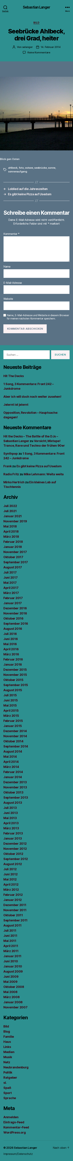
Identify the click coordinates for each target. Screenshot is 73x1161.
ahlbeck (12, 167)
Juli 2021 (10, 511)
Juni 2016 (10, 639)
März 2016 (11, 654)
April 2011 (10, 946)
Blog (6, 1031)
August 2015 (12, 690)
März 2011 (11, 951)
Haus (7, 1042)
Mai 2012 (10, 879)
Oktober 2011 (13, 915)
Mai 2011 (9, 941)
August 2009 (13, 971)
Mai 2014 (10, 756)
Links (7, 1047)
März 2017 (11, 593)
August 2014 (12, 751)
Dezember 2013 (15, 782)
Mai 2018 (10, 526)
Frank (7, 466)
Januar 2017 (12, 603)
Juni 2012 (10, 874)
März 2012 (11, 889)
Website (8, 298)
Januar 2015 (12, 726)
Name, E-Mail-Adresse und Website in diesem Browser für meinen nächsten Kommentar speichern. (38, 317)
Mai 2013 (10, 818)
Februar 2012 (13, 895)
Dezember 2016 (15, 608)
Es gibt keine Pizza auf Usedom (39, 466)
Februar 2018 (13, 541)
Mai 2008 (10, 992)
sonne (51, 167)
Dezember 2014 (15, 731)
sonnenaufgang (17, 171)
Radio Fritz (11, 474)
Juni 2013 (10, 813)
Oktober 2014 (13, 741)
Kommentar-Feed (16, 1127)
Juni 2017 (10, 577)
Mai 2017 (10, 582)
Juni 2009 (11, 976)
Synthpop (10, 453)
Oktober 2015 (13, 680)
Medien (8, 1052)
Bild (36, 22)
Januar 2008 (13, 1002)
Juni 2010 (10, 961)
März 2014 (11, 767)
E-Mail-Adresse (12, 282)
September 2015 (15, 685)
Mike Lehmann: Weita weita (44, 474)
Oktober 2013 (13, 792)
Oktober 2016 (13, 618)
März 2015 (11, 715)
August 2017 (12, 567)
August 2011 (12, 925)
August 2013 (12, 802)
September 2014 (15, 746)
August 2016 (12, 628)
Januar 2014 (12, 777)
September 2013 (15, 797)
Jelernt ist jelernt (15, 404)
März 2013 (11, 828)
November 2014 (15, 736)
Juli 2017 (10, 572)
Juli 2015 (10, 695)
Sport (7, 1093)
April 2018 (11, 531)
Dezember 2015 (15, 669)
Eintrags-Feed (13, 1122)
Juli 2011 (9, 930)
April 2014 (11, 761)
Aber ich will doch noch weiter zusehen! (32, 396)
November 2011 (14, 910)
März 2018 (11, 536)
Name (7, 266)
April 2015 (11, 710)
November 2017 (15, 552)
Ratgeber (10, 1077)
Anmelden (11, 1117)
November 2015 (15, 675)
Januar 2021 (12, 516)
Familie (8, 1036)
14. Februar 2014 (51, 47)
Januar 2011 (12, 956)
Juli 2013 (10, 808)
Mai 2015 (10, 705)
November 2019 (15, 521)
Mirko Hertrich (13, 482)
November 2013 (15, 787)
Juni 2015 (10, 700)
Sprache (9, 1098)
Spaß (7, 1088)
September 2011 (15, 920)
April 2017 (10, 588)
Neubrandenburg (16, 1067)
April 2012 (10, 884)
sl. (5, 1082)
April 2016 (11, 649)
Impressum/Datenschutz (18, 1154)
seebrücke (40, 167)
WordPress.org (14, 1132)
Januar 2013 (12, 838)
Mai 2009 (10, 981)
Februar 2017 (13, 598)
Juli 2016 (10, 634)
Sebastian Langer (36, 7)
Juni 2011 (10, 935)
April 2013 (11, 823)
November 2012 (15, 848)
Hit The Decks (13, 376)
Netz (6, 1062)
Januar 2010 (12, 966)
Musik (7, 1057)
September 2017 (15, 562)
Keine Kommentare (39, 52)
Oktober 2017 (13, 557)
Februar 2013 (13, 833)
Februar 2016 (13, 659)
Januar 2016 (12, 664)
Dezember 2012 (15, 843)
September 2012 (15, 859)
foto (21, 167)
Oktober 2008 (13, 987)
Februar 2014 (13, 772)
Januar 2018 (12, 547)
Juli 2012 (10, 869)
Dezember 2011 (14, 905)
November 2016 (15, 613)
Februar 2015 (13, 721)
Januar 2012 (12, 900)
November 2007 (15, 1007)
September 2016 (15, 623)
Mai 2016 (10, 644)
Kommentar (11, 234)
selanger (27, 47)
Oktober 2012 (13, 854)
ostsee (29, 167)
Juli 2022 (10, 506)
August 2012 (12, 864)
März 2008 (11, 997)
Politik (7, 1072)
